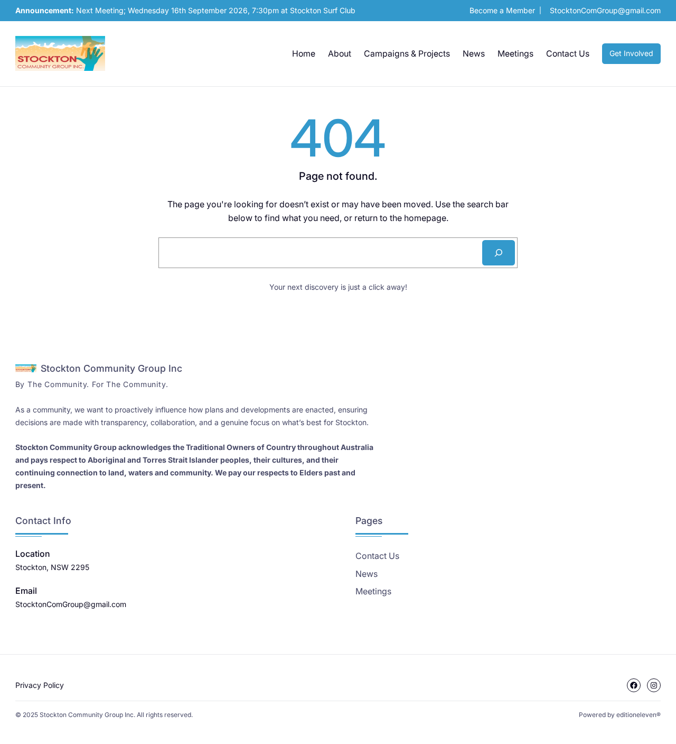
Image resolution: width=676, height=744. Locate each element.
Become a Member (502, 10)
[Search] (498, 252)
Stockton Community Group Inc (111, 368)
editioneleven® (638, 715)
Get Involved (631, 53)
